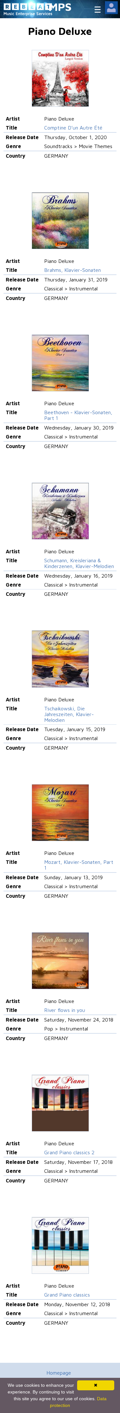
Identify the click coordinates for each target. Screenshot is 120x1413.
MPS (60, 6)
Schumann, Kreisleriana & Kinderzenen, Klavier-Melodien (79, 563)
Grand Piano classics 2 (69, 1152)
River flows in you (64, 1010)
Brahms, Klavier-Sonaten (72, 270)
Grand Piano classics (67, 1295)
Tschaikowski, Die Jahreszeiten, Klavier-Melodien (69, 714)
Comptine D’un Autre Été (73, 127)
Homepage (58, 1373)
